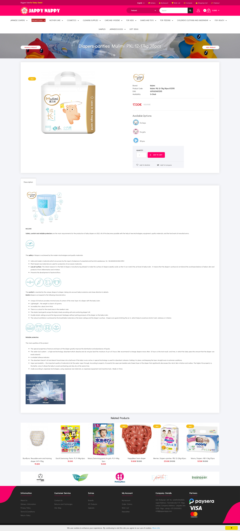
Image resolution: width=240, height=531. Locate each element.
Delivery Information (28, 504)
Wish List (125, 508)
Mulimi (152, 85)
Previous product (30, 47)
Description (28, 182)
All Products (92, 504)
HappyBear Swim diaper (137, 458)
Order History (127, 504)
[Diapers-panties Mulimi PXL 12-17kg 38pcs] (68, 102)
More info (156, 528)
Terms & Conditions (28, 511)
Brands (91, 500)
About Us (24, 500)
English (139, 3)
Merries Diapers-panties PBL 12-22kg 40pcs (169, 458)
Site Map (57, 508)
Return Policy (25, 515)
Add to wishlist (144, 165)
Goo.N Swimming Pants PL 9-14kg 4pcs (70, 458)
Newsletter (126, 511)
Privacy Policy (25, 508)
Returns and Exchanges (63, 504)
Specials (91, 508)
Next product (211, 47)
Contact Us (58, 500)
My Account (126, 500)
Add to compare (166, 165)
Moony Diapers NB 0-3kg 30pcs (203, 458)
